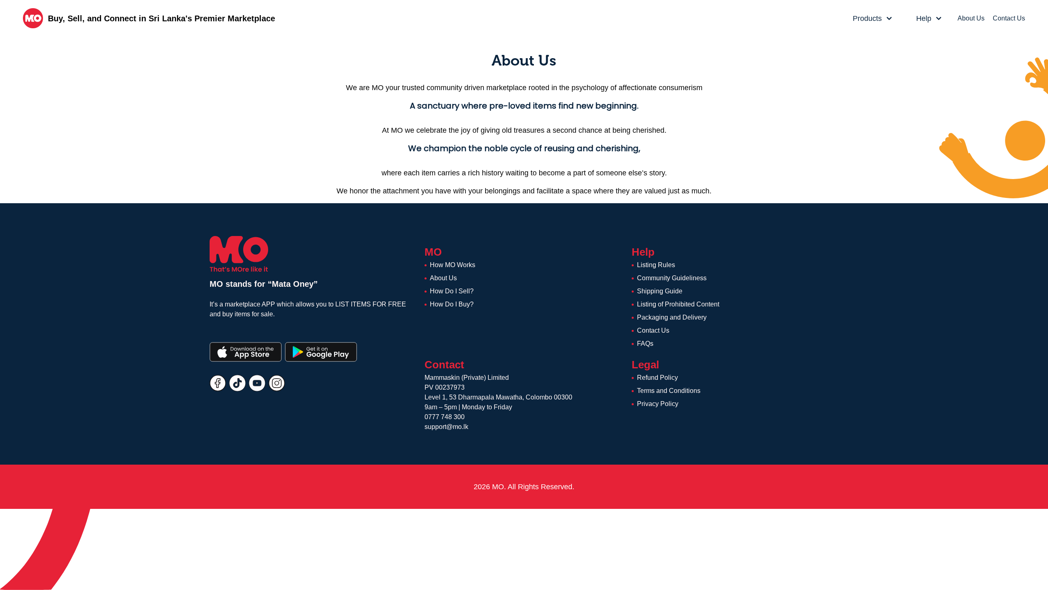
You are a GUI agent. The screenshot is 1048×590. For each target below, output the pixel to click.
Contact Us (1009, 18)
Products (867, 18)
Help (923, 18)
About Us (971, 18)
